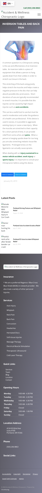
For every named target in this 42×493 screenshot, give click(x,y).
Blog (7, 375)
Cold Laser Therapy (14, 355)
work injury (28, 156)
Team (8, 372)
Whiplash (10, 310)
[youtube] (19, 461)
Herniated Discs (13, 333)
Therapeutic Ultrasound (16, 351)
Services (9, 369)
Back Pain (10, 319)
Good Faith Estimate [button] (9, 479)
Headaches (11, 328)
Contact (9, 380)
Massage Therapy (14, 342)
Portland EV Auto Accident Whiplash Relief (26, 240)
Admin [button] (21, 479)
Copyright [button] (16, 474)
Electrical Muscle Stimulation (18, 346)
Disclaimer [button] (26, 474)
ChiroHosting (5, 490)
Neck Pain (11, 315)
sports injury (8, 160)
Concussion (11, 324)
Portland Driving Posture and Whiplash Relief (27, 209)
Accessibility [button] (6, 474)
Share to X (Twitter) (20, 174)
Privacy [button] (35, 474)
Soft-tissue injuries (14, 337)
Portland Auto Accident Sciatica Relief (26, 225)
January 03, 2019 (10, 181)
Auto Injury (11, 306)
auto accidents (22, 107)
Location (9, 377)
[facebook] (9, 461)
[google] (4, 461)
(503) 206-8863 (12, 447)
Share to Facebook (7, 174)
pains (27, 135)
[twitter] (14, 461)
